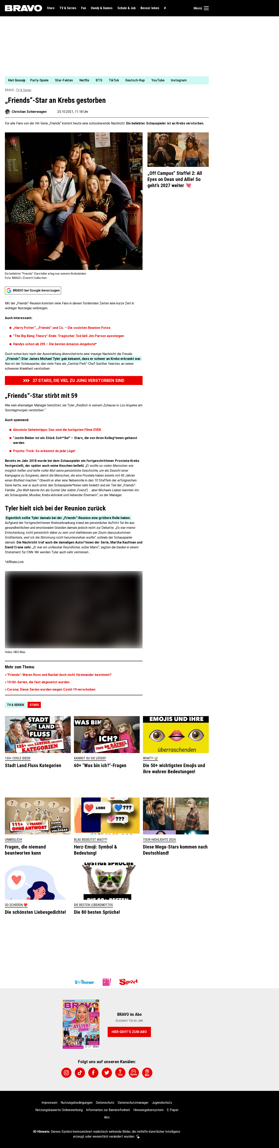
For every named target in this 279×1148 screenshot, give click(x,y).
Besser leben (150, 8)
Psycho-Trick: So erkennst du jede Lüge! (44, 451)
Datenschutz (105, 1103)
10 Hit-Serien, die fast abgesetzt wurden (38, 682)
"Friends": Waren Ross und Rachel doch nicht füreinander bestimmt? (59, 675)
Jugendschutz (162, 1103)
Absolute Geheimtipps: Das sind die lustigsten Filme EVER (57, 430)
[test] (120, 1073)
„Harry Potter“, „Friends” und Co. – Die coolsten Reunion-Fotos (61, 328)
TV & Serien (67, 8)
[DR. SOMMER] (84, 982)
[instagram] (66, 1073)
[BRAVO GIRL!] (107, 982)
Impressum (49, 1103)
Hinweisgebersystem (148, 1110)
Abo (107, 1117)
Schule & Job (126, 8)
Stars (51, 8)
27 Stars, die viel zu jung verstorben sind (78, 380)
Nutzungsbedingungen (77, 1103)
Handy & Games (102, 8)
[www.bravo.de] (23, 8)
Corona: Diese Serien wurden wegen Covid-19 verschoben (51, 689)
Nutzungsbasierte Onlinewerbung (59, 1110)
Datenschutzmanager (133, 1103)
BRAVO (9, 90)
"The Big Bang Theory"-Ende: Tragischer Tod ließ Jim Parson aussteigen (68, 336)
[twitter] (107, 1073)
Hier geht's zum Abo (129, 1032)
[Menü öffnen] (206, 8)
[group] (104, 80)
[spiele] (134, 1073)
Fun (83, 8)
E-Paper (173, 1110)
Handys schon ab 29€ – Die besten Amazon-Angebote (54, 344)
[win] (147, 1073)
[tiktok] (80, 1073)
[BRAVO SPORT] (129, 982)
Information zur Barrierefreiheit (108, 1110)
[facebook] (93, 1073)
